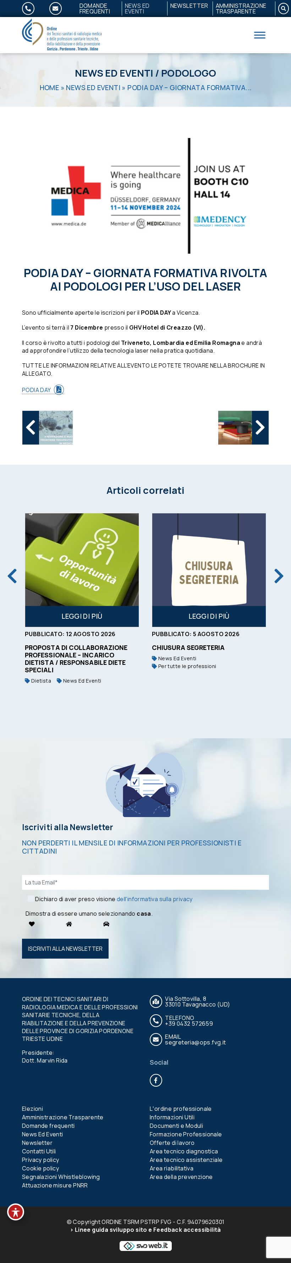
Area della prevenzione (181, 1177)
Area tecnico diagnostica (184, 1151)
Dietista (40, 680)
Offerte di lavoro (172, 1143)
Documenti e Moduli (176, 1126)
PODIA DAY (36, 390)
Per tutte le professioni (186, 666)
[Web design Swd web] (145, 1245)
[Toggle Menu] (259, 35)
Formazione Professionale (186, 1134)
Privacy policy (40, 1160)
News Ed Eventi (137, 8)
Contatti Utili (39, 1151)
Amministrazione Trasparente (241, 8)
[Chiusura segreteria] (209, 570)
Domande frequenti (94, 8)
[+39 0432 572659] (32, 8)
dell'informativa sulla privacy (155, 899)
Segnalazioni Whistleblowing (61, 1177)
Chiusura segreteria (188, 647)
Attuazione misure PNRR (55, 1185)
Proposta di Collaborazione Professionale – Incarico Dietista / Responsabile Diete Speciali (76, 658)
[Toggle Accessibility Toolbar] (15, 1211)
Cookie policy (40, 1168)
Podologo (188, 72)
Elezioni (32, 1109)
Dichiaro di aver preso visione (113, 899)
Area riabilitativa (171, 1168)
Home (49, 87)
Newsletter (189, 6)
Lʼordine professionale (181, 1109)
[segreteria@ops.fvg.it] (59, 8)
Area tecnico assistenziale (186, 1160)
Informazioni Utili (172, 1117)
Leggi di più (82, 616)
